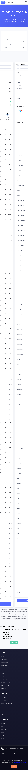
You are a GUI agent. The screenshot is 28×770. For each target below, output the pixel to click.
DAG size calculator (6, 686)
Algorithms (4, 659)
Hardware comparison (6, 703)
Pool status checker (6, 683)
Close (14, 766)
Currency (5, 33)
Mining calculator (5, 674)
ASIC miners (4, 697)
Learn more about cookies (19, 763)
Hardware (22, 64)
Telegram (10, 753)
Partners (3, 729)
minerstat (8, 2)
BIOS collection (5, 689)
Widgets (3, 712)
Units (17, 64)
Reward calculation (7, 44)
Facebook (6, 753)
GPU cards (3, 700)
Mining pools (4, 665)
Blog (2, 726)
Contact (3, 723)
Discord (18, 753)
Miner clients (4, 662)
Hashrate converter (6, 677)
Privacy (3, 738)
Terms (2, 735)
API (2, 715)
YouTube (14, 753)
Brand (2, 732)
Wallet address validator (7, 680)
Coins (2, 656)
